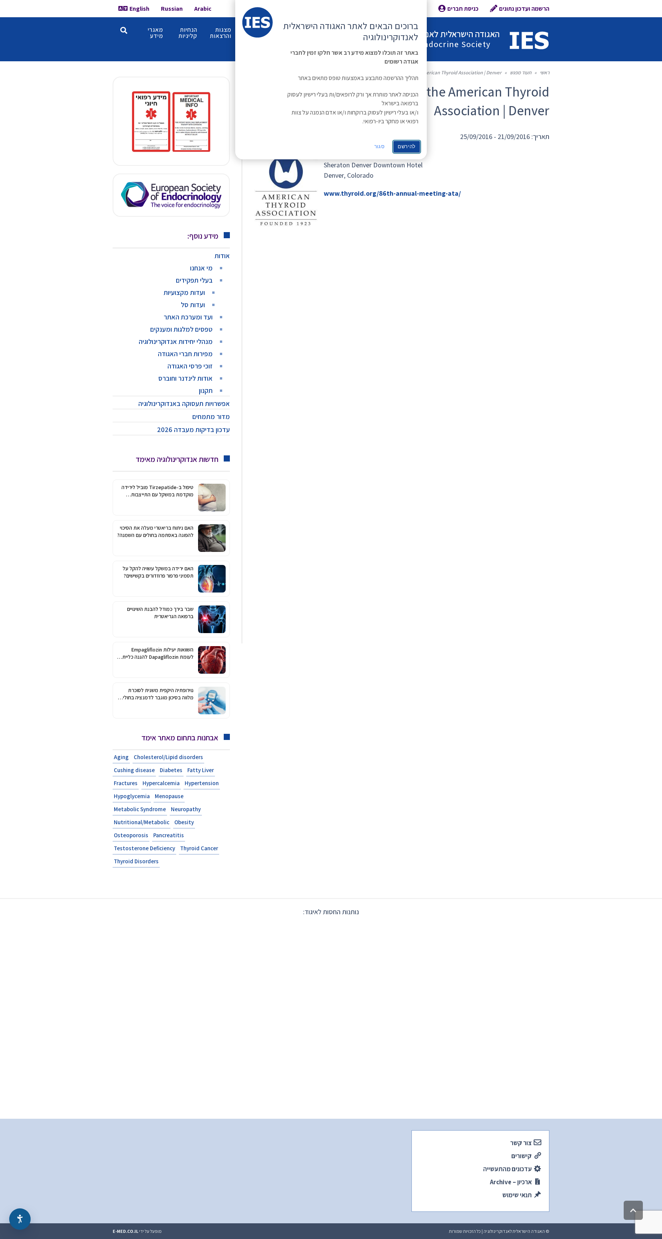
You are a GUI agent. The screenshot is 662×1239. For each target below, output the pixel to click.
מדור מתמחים (211, 416)
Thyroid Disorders (136, 861)
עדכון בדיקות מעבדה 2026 (193, 429)
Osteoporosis (131, 835)
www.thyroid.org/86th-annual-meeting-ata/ (392, 193)
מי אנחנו (201, 268)
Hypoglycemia (132, 796)
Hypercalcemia (161, 783)
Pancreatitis (168, 835)
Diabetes (171, 770)
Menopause (169, 796)
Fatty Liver (200, 770)
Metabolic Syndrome (140, 809)
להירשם (407, 146)
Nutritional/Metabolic (141, 822)
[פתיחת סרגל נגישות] (20, 1219)
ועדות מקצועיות (184, 292)
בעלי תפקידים (194, 280)
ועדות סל (193, 304)
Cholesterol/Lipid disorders (168, 757)
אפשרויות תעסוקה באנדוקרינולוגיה (184, 403)
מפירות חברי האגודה (185, 353)
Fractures (126, 783)
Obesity (184, 822)
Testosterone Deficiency (144, 848)
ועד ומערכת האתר (188, 317)
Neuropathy (186, 809)
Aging (121, 757)
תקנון (206, 390)
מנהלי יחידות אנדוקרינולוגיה (176, 341)
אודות (222, 255)
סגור (379, 146)
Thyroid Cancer (199, 848)
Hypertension (202, 783)
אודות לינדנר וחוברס (185, 378)
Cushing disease (134, 770)
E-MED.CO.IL (125, 1231)
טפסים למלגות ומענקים (181, 329)
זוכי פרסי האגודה (190, 366)
